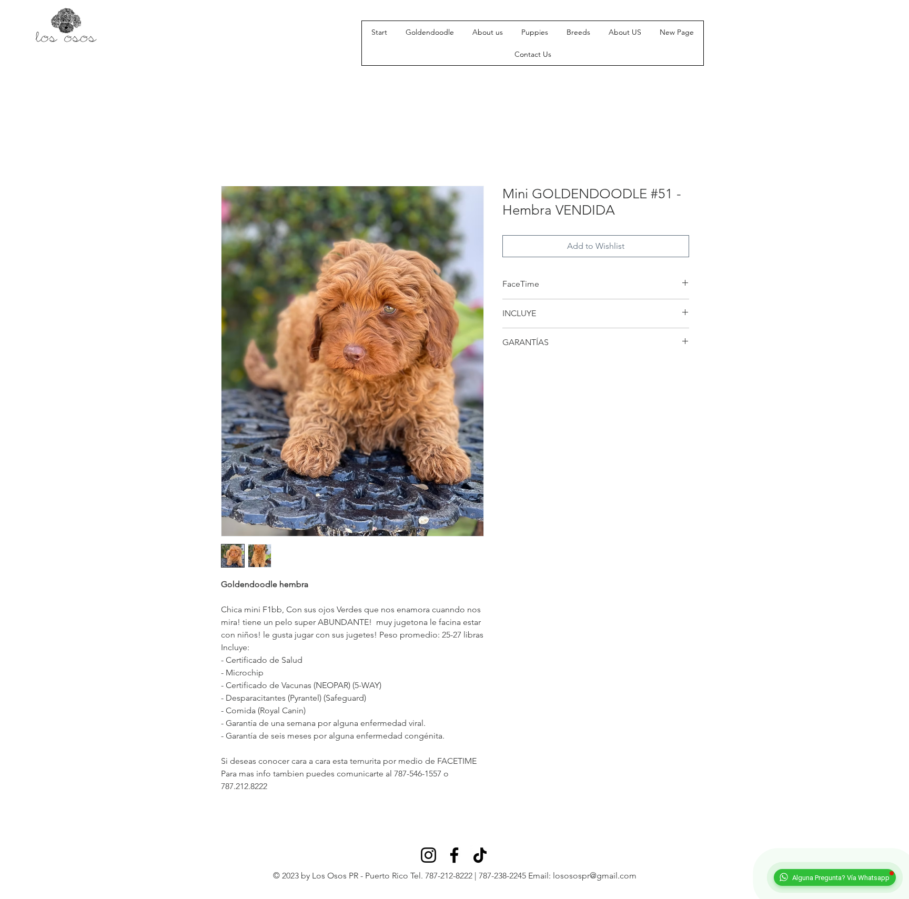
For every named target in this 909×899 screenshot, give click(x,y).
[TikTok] (480, 855)
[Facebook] (454, 855)
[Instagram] (428, 855)
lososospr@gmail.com (595, 876)
